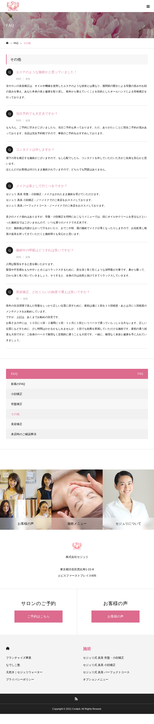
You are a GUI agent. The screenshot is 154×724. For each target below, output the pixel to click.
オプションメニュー (95, 679)
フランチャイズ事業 (18, 657)
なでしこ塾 (13, 665)
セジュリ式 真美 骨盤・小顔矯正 (103, 657)
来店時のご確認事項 (23, 434)
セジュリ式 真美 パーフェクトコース (106, 672)
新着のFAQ (18, 384)
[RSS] (76, 699)
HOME (7, 648)
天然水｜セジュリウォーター (24, 672)
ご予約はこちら (38, 616)
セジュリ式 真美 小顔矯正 (99, 665)
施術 (87, 648)
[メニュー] (148, 6)
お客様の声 (115, 616)
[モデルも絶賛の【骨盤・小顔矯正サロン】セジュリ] (13, 6)
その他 (15, 414)
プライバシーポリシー (20, 679)
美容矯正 (16, 424)
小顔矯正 (16, 394)
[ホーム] (7, 43)
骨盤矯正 (16, 404)
